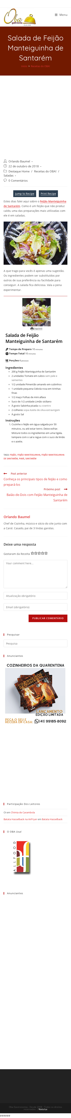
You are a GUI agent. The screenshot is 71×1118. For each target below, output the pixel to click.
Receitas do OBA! (45, 171)
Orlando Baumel (19, 161)
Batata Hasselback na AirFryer (20, 819)
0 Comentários (18, 180)
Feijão (13, 454)
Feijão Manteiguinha (28, 454)
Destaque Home (19, 171)
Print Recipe (48, 193)
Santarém (30, 458)
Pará (21, 458)
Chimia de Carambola (23, 812)
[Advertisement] (35, 112)
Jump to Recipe (24, 193)
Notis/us (43, 1109)
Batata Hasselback (52, 819)
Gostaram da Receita (17, 554)
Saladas (8, 175)
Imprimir (38, 328)
